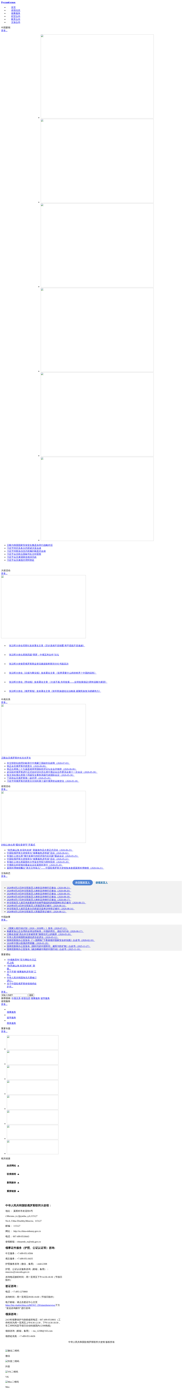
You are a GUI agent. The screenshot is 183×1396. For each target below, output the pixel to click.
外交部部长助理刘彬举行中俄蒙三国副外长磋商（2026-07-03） (38, 763)
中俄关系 (16, 998)
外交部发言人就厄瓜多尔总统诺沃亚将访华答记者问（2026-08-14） (41, 908)
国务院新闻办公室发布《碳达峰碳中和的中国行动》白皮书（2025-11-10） (44, 949)
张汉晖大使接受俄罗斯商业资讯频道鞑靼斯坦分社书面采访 (38, 664)
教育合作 (15, 19)
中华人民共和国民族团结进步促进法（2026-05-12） (33, 937)
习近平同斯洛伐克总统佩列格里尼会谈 (26, 551)
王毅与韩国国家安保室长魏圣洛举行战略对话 (30, 545)
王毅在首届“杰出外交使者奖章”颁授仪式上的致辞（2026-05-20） (39, 934)
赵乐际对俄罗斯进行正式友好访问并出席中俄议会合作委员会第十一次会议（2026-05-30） (52, 772)
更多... (4, 30)
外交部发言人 (82, 882)
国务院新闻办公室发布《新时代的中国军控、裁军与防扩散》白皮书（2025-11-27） (49, 946)
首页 (13, 7)
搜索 (31, 995)
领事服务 (15, 13)
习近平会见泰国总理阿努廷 (20, 560)
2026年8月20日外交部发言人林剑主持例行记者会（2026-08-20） (39, 891)
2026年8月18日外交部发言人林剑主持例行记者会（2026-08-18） (39, 896)
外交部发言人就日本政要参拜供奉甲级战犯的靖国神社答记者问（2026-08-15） (46, 902)
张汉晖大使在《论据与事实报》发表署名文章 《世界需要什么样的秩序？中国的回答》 (53, 673)
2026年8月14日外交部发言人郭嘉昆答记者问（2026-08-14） (37, 905)
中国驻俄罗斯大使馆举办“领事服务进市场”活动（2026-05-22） (38, 859)
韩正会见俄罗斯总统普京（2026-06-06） (27, 766)
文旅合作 (15, 22)
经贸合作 (15, 16)
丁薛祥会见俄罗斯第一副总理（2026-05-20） (29, 778)
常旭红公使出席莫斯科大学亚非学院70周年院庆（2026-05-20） (38, 862)
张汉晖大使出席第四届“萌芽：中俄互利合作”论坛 (34, 654)
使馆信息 (15, 10)
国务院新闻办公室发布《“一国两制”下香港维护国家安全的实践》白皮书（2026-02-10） (51, 940)
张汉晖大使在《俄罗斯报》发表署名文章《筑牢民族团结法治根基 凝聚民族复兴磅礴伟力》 (55, 691)
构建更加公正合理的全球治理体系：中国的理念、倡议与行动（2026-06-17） (45, 931)
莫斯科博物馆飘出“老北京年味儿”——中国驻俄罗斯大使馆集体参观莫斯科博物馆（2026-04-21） (55, 868)
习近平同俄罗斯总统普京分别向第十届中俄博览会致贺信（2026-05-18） (43, 781)
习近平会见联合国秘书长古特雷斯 (24, 554)
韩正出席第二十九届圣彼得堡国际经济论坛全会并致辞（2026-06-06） (42, 769)
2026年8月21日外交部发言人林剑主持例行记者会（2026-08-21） (39, 888)
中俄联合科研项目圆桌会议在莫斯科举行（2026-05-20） (35, 865)
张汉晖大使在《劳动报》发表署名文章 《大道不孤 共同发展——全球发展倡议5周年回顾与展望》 (58, 682)
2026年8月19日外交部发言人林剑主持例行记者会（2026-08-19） (39, 893)
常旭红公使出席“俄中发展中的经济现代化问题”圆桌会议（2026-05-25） (43, 856)
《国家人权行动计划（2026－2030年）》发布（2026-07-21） (37, 928)
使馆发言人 (102, 882)
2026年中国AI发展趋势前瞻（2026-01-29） (28, 943)
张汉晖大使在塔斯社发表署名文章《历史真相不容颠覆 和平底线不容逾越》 (47, 645)
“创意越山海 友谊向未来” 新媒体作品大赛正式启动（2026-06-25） (40, 850)
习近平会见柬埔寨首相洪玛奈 (22, 557)
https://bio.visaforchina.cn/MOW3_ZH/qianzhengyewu (30, 1305)
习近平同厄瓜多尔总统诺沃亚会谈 (24, 548)
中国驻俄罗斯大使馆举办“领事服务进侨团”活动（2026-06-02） (38, 853)
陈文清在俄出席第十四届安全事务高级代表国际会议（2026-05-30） (41, 775)
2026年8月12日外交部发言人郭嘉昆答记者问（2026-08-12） (37, 911)
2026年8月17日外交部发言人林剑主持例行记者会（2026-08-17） (39, 899)
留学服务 (45, 998)
